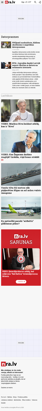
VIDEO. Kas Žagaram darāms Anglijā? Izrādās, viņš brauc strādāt (20, 155)
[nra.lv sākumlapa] (10, 2)
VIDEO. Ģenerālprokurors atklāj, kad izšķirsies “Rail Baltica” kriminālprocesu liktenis (20, 274)
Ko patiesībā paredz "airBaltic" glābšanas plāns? (17, 222)
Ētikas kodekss (26, 400)
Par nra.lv (3, 397)
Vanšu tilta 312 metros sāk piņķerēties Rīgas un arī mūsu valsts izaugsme (21, 190)
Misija (15, 397)
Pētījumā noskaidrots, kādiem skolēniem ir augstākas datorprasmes (26, 44)
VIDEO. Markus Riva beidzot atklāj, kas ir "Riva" (20, 125)
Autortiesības (17, 400)
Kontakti (3, 403)
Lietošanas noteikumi (7, 400)
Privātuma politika (22, 397)
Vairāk (22, 281)
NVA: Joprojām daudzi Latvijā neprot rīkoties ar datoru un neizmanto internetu (26, 65)
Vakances (34, 400)
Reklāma (9, 397)
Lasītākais (6, 95)
